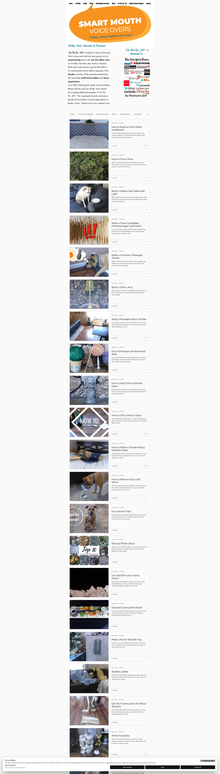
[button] (148, 114)
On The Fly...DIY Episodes (85, 114)
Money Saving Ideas (102, 114)
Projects (114, 114)
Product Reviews (125, 114)
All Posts (72, 114)
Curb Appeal (137, 114)
